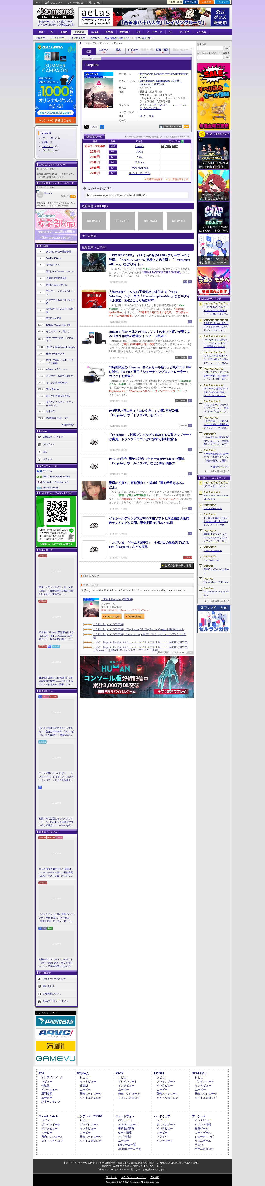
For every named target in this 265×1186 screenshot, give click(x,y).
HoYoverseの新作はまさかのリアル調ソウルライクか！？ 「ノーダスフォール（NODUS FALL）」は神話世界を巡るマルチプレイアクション (216, 360)
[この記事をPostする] (86, 127)
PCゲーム (47, 471)
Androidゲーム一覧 (129, 1148)
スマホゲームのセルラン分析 (59, 302)
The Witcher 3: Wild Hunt (216, 582)
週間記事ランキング (53, 436)
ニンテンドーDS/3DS (89, 1116)
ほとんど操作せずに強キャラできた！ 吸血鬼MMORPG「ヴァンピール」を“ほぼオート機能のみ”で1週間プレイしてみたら (56, 732)
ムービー (95, 38)
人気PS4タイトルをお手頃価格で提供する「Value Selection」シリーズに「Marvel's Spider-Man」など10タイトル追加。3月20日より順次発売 (149, 296)
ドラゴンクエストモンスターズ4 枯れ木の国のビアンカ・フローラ (216, 521)
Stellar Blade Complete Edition (216, 593)
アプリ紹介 (125, 1136)
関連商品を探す (155, 179)
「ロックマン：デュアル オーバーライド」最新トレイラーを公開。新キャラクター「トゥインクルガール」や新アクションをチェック (216, 376)
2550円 (95, 151)
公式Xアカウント (53, 2)
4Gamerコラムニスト (56, 369)
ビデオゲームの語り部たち (59, 376)
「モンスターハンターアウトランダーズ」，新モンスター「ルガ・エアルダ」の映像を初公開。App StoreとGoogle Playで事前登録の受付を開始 (216, 408)
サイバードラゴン (139, 173)
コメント (94, 127)
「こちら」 (151, 1166)
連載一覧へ (69, 424)
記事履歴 (206, 2)
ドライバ (47, 459)
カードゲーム (203, 1132)
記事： (65, 196)
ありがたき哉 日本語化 (58, 396)
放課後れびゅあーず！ (57, 418)
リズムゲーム (203, 1140)
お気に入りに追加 (172, 126)
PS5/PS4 (79, 32)
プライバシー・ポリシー (133, 1177)
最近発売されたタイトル (117, 38)
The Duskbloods (211, 560)
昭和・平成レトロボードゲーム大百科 (59, 362)
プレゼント (48, 444)
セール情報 (125, 1132)
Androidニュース (128, 1124)
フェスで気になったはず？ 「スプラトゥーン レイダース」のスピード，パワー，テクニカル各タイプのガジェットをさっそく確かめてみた (56, 777)
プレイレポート (58, 38)
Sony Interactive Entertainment (155, 80)
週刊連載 (46, 1093)
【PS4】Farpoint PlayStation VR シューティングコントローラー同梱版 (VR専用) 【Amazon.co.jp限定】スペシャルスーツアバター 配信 (140, 648)
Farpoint (48, 193)
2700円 (95, 173)
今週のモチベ (53, 265)
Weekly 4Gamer (53, 258)
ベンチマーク (165, 1140)
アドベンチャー (162, 105)
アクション (146, 105)
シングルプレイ (152, 108)
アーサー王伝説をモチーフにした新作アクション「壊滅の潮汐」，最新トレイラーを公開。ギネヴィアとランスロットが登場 (216, 457)
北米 (151, 116)
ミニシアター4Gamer (56, 382)
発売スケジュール (90, 1093)
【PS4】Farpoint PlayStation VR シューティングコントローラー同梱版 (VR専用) (140, 642)
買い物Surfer (52, 389)
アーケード (199, 1116)
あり (113, 151)
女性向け (125, 32)
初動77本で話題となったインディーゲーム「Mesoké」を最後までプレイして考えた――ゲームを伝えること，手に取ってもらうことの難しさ (56, 822)
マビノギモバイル (213, 508)
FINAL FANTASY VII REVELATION (216, 497)
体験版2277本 (66, 24)
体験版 (45, 1085)
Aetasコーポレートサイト (56, 1001)
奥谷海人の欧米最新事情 (58, 251)
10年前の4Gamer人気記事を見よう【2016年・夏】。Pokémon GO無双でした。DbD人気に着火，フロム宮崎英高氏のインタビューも (56, 636)
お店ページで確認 (95, 146)
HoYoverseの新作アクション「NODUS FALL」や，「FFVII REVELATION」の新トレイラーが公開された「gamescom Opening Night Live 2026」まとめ (216, 392)
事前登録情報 (126, 1128)
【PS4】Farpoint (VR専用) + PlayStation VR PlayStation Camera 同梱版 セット (138, 629)
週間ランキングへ (221, 466)
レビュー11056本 (47, 24)
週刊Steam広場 (53, 318)
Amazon (139, 146)
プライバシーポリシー (54, 978)
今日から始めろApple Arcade (60, 347)
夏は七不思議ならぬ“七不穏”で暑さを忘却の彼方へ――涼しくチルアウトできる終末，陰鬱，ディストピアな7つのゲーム (56, 681)
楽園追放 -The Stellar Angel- (216, 571)
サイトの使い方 (75, 2)
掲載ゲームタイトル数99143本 (55, 21)
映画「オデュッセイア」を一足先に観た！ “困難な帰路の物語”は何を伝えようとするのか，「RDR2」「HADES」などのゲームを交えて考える (56, 591)
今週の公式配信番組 (56, 278)
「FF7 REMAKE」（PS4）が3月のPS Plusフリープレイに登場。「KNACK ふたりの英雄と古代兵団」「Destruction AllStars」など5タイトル (149, 260)
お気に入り (190, 2)
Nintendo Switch (50, 487)
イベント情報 (203, 1124)
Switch (95, 32)
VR (138, 32)
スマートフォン (125, 1116)
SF (141, 116)
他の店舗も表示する (178, 179)
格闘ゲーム (201, 1128)
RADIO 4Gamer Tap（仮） (59, 325)
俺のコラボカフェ (55, 353)
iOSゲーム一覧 (127, 1144)
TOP (41, 32)
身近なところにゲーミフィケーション (59, 404)
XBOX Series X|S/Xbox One (56, 476)
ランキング (222, 2)
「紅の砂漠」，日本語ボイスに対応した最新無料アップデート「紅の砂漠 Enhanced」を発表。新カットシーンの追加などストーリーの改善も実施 (216, 425)
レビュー (40, 38)
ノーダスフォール (213, 550)
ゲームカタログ (143, 38)
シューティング (204, 1136)
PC (52, 32)
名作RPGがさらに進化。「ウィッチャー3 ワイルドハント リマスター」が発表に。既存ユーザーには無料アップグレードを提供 (216, 327)
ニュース (47, 138)
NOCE (139, 151)
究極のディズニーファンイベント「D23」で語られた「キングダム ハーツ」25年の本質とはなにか (56, 962)
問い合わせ (94, 2)
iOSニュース (125, 1120)
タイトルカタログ (90, 1097)
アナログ (184, 32)
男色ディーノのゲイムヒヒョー (59, 293)
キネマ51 (50, 411)
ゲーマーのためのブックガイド (59, 339)
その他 (199, 1144)
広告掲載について (52, 993)
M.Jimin (139, 162)
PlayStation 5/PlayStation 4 (55, 482)
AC (170, 32)
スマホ (109, 32)
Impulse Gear (146, 84)
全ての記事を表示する (178, 565)
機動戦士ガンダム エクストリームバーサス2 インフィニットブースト (216, 537)
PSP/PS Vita (199, 1073)
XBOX (64, 32)
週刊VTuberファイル (56, 284)
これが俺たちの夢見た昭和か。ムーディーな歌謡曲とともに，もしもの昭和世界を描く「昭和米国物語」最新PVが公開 (216, 441)
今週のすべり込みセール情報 (59, 311)
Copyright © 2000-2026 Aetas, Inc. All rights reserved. (132, 1182)
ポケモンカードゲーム (215, 486)
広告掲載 (154, 1177)
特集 (45, 142)
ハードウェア (154, 32)
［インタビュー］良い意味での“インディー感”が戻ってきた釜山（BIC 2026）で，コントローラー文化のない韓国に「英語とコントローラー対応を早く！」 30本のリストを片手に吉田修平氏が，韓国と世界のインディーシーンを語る (56, 918)
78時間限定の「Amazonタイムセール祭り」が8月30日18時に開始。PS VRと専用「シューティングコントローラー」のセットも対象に (150, 372)
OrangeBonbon (139, 167)
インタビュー (78, 38)
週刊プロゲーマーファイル (59, 271)
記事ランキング (50, 1101)
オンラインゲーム (52, 1077)
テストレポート (166, 1124)
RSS (38, 2)
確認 (113, 146)
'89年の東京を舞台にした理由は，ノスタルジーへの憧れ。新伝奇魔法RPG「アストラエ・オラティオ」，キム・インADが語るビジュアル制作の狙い (56, 873)
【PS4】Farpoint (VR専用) (117, 599)
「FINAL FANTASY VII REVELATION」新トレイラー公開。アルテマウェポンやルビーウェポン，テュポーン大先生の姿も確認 (216, 311)
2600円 (95, 157)
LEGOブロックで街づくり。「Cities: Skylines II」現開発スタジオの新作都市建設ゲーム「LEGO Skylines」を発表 (216, 343)
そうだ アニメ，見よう (58, 331)
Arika (139, 157)
